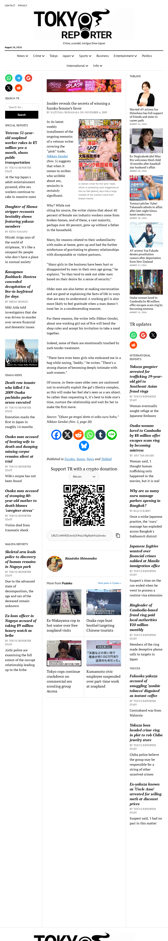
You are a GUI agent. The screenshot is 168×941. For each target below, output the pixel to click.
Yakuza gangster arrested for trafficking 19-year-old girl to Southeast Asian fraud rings (146, 379)
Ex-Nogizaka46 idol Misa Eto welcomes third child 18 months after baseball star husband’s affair (145, 161)
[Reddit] (78, 435)
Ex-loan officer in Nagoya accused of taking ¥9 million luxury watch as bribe (20, 625)
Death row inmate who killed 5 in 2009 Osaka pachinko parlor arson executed (20, 392)
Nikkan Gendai (57, 156)
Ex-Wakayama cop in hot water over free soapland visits (63, 625)
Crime (37, 56)
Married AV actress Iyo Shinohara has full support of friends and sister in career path (146, 115)
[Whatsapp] (89, 435)
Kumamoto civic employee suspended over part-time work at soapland (103, 679)
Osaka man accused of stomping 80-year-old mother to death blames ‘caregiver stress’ (21, 500)
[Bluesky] (84, 446)
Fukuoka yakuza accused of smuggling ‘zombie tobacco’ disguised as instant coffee (145, 685)
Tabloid (106, 459)
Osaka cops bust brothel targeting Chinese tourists (100, 625)
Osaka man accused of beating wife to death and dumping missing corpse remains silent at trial (21, 449)
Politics (147, 56)
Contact (10, 5)
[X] (67, 435)
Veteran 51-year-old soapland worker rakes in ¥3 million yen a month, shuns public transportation (21, 147)
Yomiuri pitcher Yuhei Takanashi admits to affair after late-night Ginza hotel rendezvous (146, 209)
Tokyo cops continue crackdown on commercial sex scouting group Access (63, 681)
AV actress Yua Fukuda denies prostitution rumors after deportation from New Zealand (145, 256)
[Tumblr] (100, 435)
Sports (83, 56)
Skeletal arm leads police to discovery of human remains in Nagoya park (20, 559)
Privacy (22, 5)
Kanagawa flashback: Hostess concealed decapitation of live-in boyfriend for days (20, 284)
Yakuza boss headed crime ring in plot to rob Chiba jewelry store (146, 732)
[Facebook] (56, 435)
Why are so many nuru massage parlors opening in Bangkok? (145, 498)
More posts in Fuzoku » (109, 583)
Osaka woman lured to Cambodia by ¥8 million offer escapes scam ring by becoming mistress (146, 303)
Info (96, 66)
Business (102, 56)
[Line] (112, 435)
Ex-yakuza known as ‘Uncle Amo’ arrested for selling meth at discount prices (145, 794)
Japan (67, 56)
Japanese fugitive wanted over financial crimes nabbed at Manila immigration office (145, 556)
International (76, 66)
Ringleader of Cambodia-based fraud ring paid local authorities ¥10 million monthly (144, 617)
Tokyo (54, 56)
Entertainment (124, 56)
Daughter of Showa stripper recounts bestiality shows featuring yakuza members (21, 216)
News (21, 56)
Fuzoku (70, 459)
